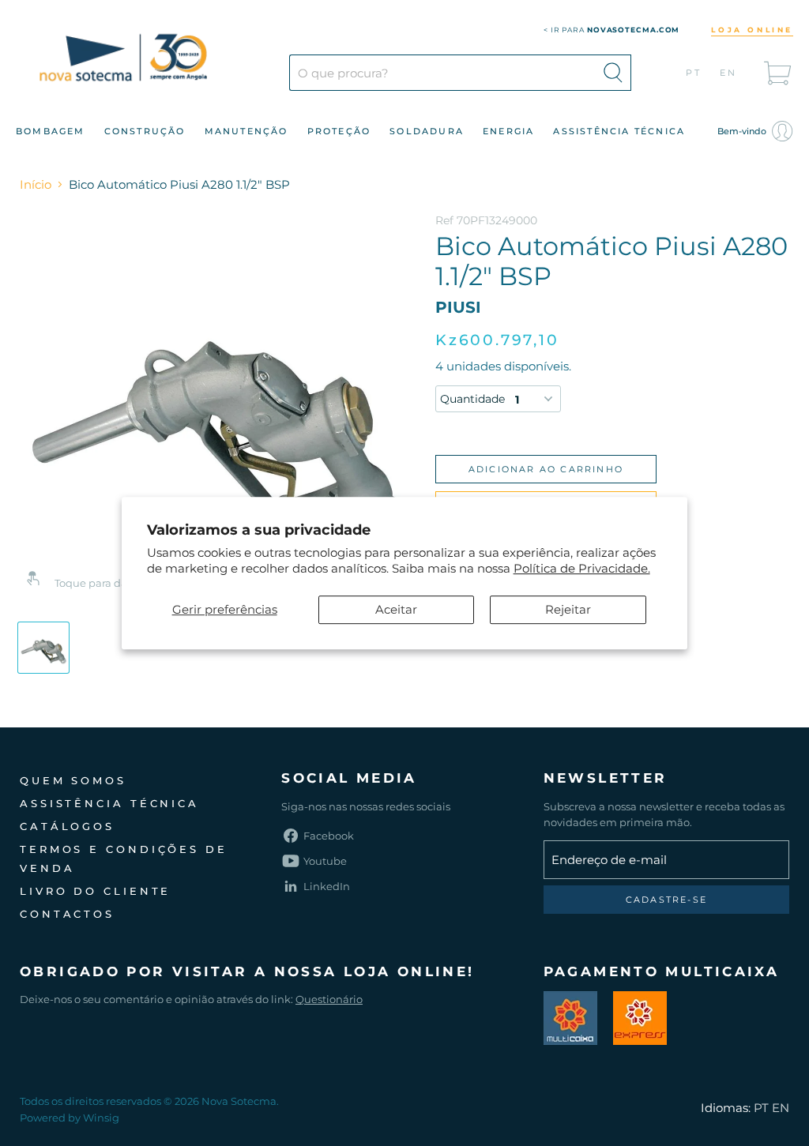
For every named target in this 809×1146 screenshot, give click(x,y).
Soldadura (426, 131)
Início (35, 184)
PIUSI (458, 307)
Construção (145, 131)
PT (694, 72)
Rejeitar (568, 609)
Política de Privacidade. (582, 568)
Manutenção (246, 131)
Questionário (329, 999)
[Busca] (613, 72)
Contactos (67, 913)
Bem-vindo (743, 131)
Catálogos (67, 826)
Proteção (339, 131)
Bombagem (50, 131)
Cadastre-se (666, 899)
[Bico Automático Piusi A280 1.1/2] (43, 647)
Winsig (101, 1117)
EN (729, 72)
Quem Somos (73, 780)
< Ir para (612, 29)
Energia (508, 131)
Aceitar (396, 609)
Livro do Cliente (95, 891)
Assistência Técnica (619, 131)
